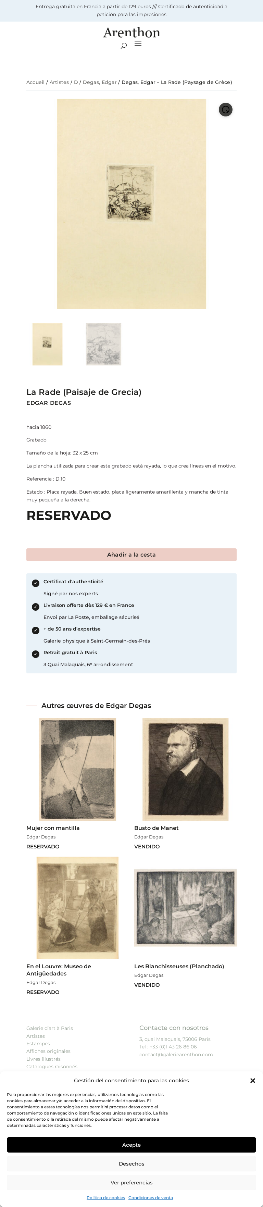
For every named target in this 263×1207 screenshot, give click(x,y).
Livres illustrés (43, 1059)
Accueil (35, 82)
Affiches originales (48, 1051)
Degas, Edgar (100, 82)
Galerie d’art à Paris (49, 1028)
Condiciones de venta (150, 1197)
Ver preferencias (132, 1182)
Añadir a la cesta (131, 554)
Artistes (59, 82)
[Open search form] (124, 45)
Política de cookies (106, 1197)
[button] (252, 1080)
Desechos (132, 1163)
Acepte (131, 1145)
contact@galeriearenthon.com (176, 1055)
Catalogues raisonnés (51, 1066)
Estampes (38, 1044)
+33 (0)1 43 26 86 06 (173, 1047)
